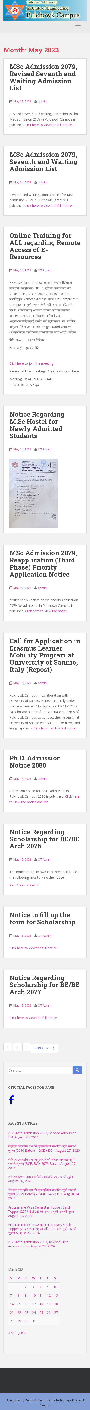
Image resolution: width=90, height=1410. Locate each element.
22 (19, 1312)
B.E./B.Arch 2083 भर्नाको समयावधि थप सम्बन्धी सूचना (41, 1176)
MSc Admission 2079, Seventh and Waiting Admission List (43, 161)
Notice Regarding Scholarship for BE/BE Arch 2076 (44, 838)
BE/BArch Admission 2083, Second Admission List (42, 1135)
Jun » (22, 1332)
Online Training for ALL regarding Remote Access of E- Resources (44, 246)
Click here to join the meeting (31, 363)
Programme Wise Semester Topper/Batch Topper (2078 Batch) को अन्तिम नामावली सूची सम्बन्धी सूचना (42, 1228)
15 (19, 1304)
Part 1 (13, 885)
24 (34, 1312)
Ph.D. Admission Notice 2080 (35, 761)
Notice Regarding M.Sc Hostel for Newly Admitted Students (37, 425)
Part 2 (23, 885)
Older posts (43, 1048)
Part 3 (33, 885)
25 (41, 1312)
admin (42, 101)
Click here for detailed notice (54, 728)
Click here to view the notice (46, 611)
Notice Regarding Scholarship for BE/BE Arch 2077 (44, 984)
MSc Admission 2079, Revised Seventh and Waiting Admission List (43, 77)
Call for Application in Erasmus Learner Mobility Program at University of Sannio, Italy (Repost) (45, 655)
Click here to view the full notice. (48, 205)
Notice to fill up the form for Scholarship (42, 918)
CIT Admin (44, 270)
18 (41, 1304)
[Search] (77, 1070)
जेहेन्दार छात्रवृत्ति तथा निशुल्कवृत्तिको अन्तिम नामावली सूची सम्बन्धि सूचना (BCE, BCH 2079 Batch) (41, 1161)
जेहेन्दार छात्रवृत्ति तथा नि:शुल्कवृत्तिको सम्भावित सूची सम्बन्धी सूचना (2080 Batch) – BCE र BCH (42, 1148)
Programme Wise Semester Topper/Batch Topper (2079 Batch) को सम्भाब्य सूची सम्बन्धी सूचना (41, 1209)
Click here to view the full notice (48, 125)
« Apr (12, 1332)
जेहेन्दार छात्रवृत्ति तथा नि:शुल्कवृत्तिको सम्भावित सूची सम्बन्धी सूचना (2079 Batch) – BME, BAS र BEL (42, 1192)
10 (34, 1295)
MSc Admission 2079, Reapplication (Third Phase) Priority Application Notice (43, 563)
